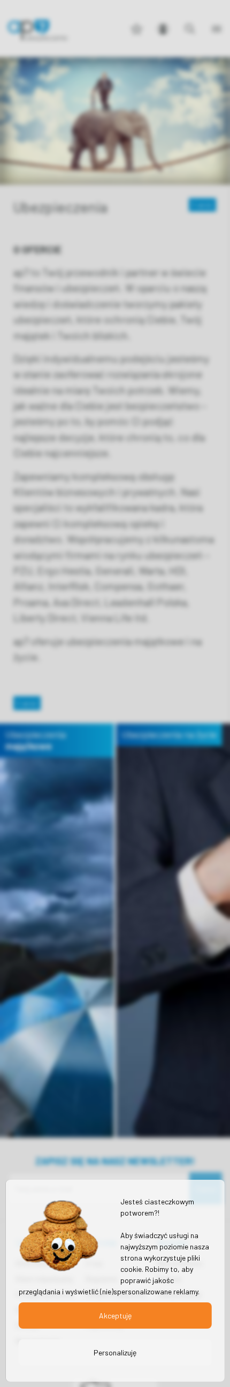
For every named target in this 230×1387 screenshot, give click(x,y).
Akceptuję (115, 1315)
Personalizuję (115, 1352)
